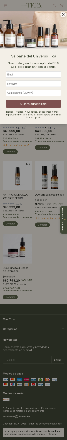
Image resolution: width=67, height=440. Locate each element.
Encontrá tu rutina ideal (63, 220)
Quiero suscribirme (33, 104)
